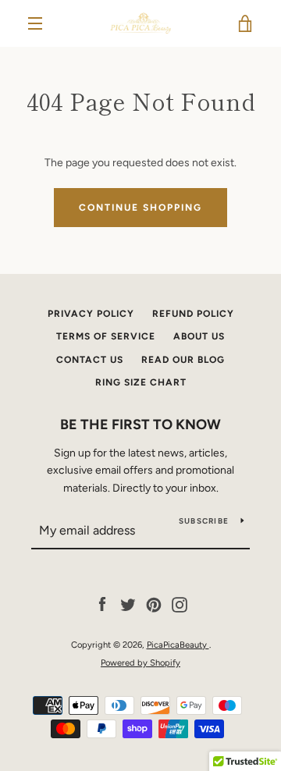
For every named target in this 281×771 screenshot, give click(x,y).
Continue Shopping (140, 207)
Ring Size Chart (141, 382)
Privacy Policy (91, 313)
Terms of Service (105, 336)
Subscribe (204, 521)
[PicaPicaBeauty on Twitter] (128, 604)
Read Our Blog (183, 359)
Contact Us (89, 359)
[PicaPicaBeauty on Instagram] (179, 604)
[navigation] (35, 23)
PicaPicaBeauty (178, 644)
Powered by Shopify (140, 662)
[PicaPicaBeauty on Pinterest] (154, 604)
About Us (199, 336)
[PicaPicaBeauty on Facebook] (102, 604)
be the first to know (140, 424)
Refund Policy (193, 313)
